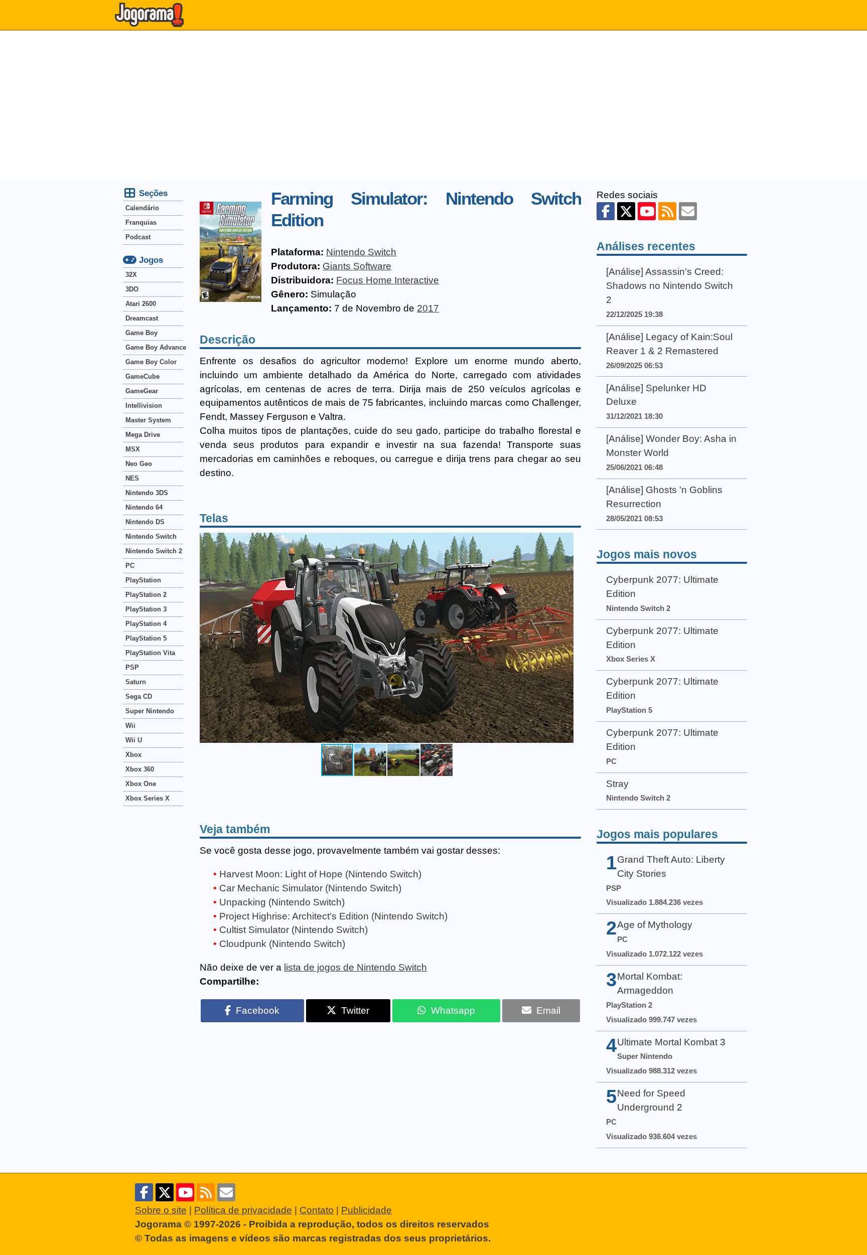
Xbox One (140, 784)
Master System (148, 420)
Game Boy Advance (154, 347)
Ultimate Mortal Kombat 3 (671, 1042)
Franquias (141, 222)
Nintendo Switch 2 (153, 551)
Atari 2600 (140, 303)
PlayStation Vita (150, 653)
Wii (130, 725)
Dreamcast (141, 318)
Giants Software (357, 266)
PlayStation (143, 580)
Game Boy (141, 333)
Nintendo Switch (361, 252)
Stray (617, 783)
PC (129, 565)
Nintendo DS (145, 522)
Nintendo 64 (144, 507)
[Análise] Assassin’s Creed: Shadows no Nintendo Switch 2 (669, 285)
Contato (317, 1210)
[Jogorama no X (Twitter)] (626, 211)
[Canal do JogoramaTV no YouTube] (647, 211)
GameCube (142, 376)
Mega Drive (142, 434)
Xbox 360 (139, 769)
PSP (132, 667)
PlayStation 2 (146, 594)
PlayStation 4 (146, 624)
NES (132, 478)
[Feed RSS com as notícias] (667, 211)
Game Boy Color (151, 362)
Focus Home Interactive (387, 280)
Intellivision (143, 405)
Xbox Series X (147, 798)
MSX (132, 449)
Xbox (133, 754)
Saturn (135, 682)
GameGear (141, 391)
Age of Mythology (654, 924)
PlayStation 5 (146, 638)
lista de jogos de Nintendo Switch (355, 967)
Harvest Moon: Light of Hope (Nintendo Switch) (320, 874)
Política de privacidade (243, 1210)
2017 (428, 308)
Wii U (133, 740)
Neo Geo (138, 463)
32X (131, 274)
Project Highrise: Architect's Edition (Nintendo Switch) (333, 916)
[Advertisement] (433, 106)
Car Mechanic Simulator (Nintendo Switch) (310, 888)
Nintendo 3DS (146, 493)
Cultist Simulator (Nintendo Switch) (293, 929)
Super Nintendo (149, 711)
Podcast (138, 237)
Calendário (142, 208)
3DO (131, 289)
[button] (564, 638)
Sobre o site (161, 1210)
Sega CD (138, 696)
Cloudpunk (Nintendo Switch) (282, 943)
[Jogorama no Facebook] (606, 211)
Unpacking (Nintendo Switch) (282, 902)
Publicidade (366, 1210)
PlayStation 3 (146, 609)
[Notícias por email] (688, 211)
